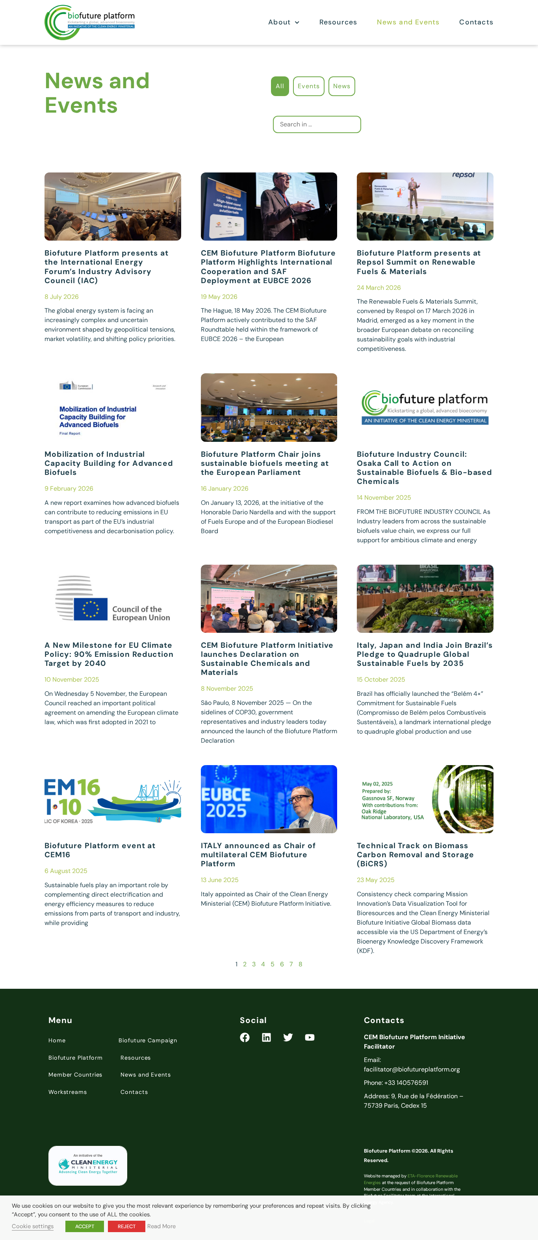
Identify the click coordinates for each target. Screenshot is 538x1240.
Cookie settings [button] (33, 1226)
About (279, 22)
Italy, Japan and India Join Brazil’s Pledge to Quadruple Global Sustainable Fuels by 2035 (424, 654)
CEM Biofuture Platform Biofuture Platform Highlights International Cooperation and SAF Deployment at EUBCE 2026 (268, 266)
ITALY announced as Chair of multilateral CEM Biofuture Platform (258, 855)
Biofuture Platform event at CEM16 (100, 850)
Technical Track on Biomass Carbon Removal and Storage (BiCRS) (415, 855)
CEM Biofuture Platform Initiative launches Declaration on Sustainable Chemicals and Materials (267, 658)
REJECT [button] (126, 1226)
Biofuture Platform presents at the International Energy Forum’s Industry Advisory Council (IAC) (107, 266)
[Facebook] (245, 1037)
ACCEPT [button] (84, 1226)
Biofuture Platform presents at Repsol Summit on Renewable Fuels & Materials (419, 262)
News (342, 86)
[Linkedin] (266, 1037)
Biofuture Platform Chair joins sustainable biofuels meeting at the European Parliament (265, 463)
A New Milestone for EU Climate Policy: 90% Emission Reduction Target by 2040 (109, 654)
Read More (161, 1226)
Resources (338, 22)
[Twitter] (288, 1037)
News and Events (408, 22)
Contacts (476, 22)
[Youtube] (310, 1037)
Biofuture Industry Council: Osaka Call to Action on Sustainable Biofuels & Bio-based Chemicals (424, 467)
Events (309, 86)
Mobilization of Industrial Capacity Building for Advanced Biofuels (109, 463)
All (280, 86)
